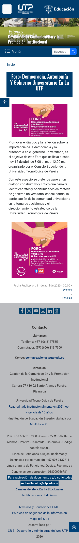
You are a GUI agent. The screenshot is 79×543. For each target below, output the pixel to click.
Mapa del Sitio (39, 519)
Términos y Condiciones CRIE (39, 507)
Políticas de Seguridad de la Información (39, 513)
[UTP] (26, 9)
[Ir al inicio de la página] (74, 527)
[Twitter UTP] (29, 311)
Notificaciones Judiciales (39, 495)
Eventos (67, 289)
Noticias (67, 297)
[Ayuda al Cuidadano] (57, 311)
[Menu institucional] (7, 9)
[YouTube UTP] (36, 311)
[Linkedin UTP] (50, 311)
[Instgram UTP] (43, 311)
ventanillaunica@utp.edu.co (39, 483)
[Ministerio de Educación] (59, 9)
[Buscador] (73, 51)
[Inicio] (74, 527)
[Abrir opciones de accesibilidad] (5, 102)
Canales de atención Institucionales (40, 489)
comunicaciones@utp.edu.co (45, 357)
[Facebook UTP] (22, 311)
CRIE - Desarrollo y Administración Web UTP (38, 531)
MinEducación (39, 424)
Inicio (11, 64)
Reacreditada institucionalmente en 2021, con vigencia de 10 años (39, 409)
